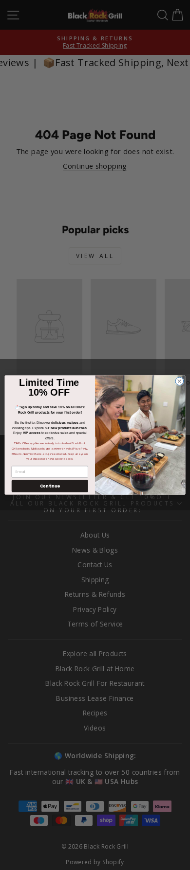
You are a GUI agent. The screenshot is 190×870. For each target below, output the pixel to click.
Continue (50, 486)
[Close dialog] (179, 381)
